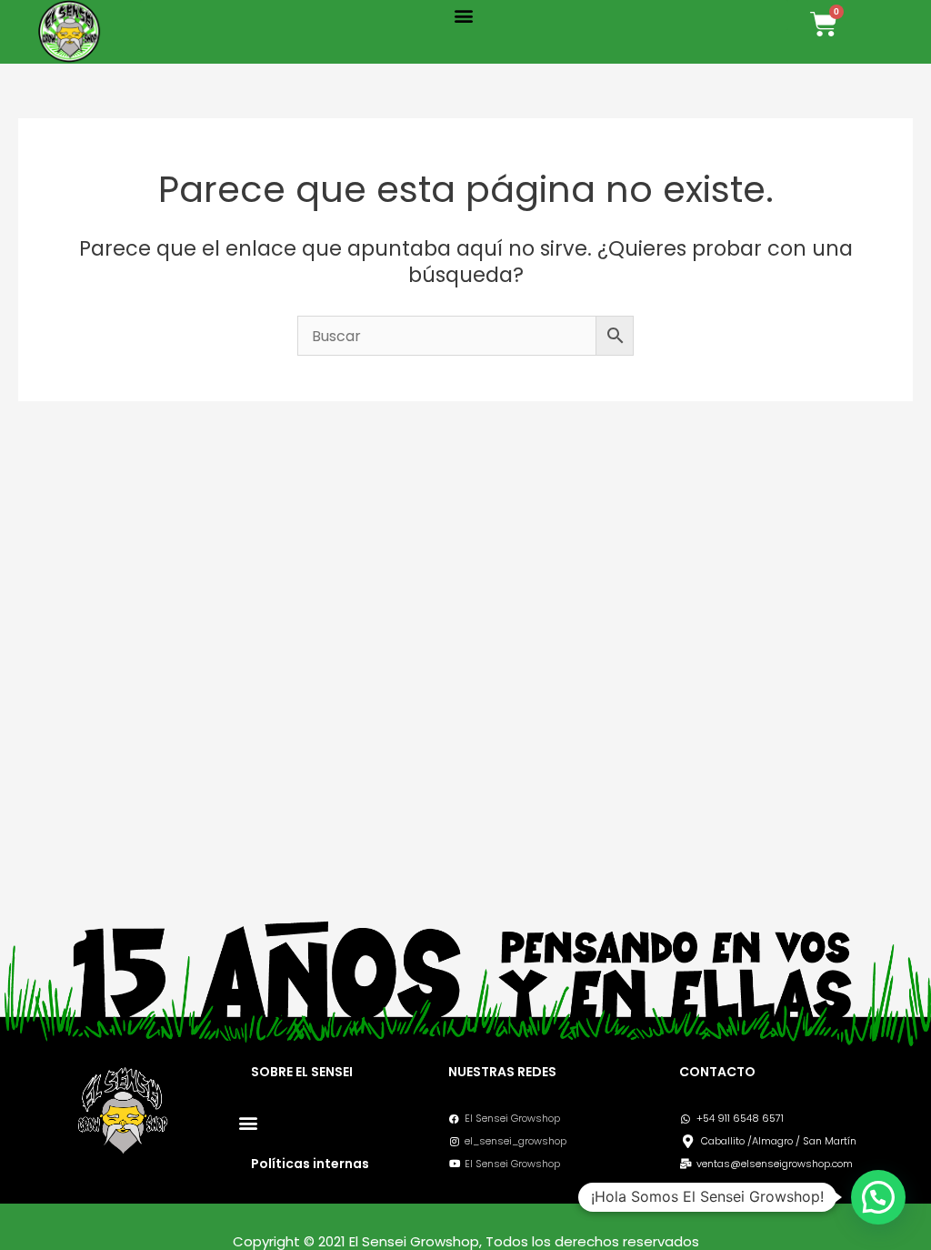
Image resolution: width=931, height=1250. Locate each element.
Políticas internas (310, 1163)
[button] (464, 15)
